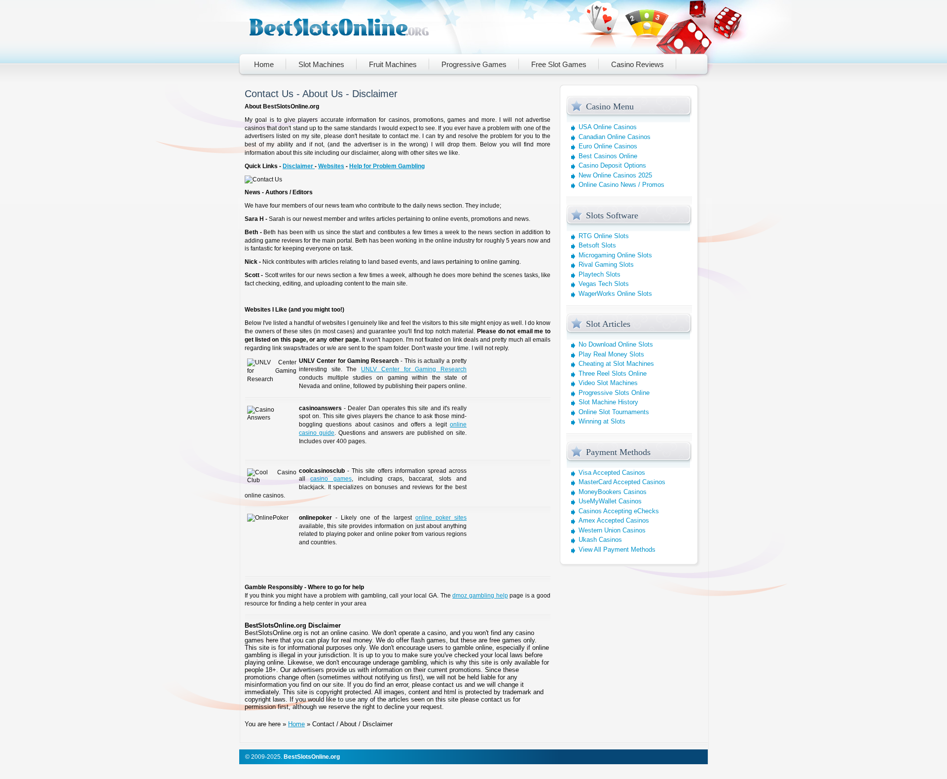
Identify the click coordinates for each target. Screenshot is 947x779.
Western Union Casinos (612, 530)
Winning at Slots (602, 421)
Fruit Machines (393, 64)
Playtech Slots (599, 274)
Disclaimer (299, 166)
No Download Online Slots (616, 344)
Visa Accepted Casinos (612, 472)
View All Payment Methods (617, 549)
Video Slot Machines (608, 383)
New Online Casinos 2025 (615, 175)
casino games (330, 478)
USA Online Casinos (608, 127)
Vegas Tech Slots (604, 283)
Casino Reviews (637, 64)
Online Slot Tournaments (614, 412)
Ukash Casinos (600, 539)
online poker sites (441, 517)
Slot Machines (321, 64)
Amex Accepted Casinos (614, 520)
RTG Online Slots (604, 236)
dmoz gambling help (480, 595)
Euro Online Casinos (608, 146)
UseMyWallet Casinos (610, 501)
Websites (331, 166)
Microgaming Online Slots (615, 255)
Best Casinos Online (608, 156)
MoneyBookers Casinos (613, 492)
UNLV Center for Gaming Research (414, 369)
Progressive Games (474, 64)
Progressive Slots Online (614, 392)
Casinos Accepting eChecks (619, 511)
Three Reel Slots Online (613, 373)
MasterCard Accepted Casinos (622, 482)
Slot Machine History (608, 402)
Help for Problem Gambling (387, 166)
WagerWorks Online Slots (615, 293)
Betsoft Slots (597, 245)
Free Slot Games (558, 64)
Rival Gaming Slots (606, 264)
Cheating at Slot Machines (616, 363)
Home (264, 64)
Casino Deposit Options (612, 165)
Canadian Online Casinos (615, 137)
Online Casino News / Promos (621, 184)
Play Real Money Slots (611, 354)
